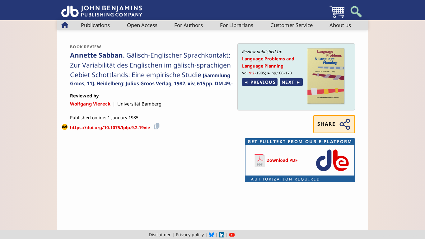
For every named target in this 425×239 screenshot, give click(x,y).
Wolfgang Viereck (90, 104)
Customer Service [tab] (291, 25)
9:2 (252, 73)
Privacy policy (190, 234)
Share (326, 124)
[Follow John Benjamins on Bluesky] (211, 234)
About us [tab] (340, 25)
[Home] (101, 8)
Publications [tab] (95, 25)
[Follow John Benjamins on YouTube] (232, 234)
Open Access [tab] (142, 25)
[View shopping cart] (336, 18)
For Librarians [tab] (236, 25)
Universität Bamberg (139, 104)
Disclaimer (160, 234)
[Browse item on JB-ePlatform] (332, 172)
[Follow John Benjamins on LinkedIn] (221, 234)
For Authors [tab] (188, 25)
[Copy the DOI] (155, 125)
